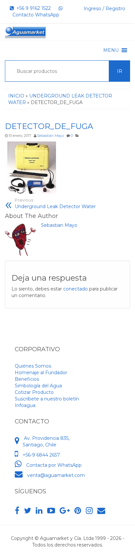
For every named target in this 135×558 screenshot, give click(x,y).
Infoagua (25, 405)
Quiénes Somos (33, 366)
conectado (75, 289)
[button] (111, 50)
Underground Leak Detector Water (55, 203)
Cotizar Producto (34, 392)
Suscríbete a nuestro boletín (47, 399)
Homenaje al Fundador (41, 373)
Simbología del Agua (38, 386)
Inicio (16, 96)
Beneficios (27, 379)
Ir (119, 71)
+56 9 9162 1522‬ (32, 8)
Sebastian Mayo (50, 136)
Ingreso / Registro (104, 8)
